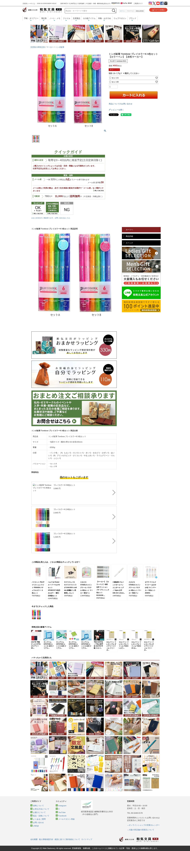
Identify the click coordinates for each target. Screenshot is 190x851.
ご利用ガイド (138, 3)
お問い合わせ (38, 822)
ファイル (66, 18)
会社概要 (34, 839)
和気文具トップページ (138, 839)
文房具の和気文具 (37, 47)
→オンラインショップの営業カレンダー (143, 825)
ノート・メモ (54, 18)
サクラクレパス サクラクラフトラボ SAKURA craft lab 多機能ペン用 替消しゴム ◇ (70, 587)
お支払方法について (41, 809)
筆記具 (44, 18)
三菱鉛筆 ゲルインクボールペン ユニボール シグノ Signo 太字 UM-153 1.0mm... (119, 587)
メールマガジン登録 (66, 819)
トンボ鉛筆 (59, 47)
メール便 (37, 179)
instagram (62, 806)
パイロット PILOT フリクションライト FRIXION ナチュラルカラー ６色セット (38, 587)
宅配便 (37, 196)
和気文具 (42, 10)
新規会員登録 (140, 11)
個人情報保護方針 (46, 839)
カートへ (129, 230)
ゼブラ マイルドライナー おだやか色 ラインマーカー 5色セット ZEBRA (150, 587)
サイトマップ (86, 839)
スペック (129, 243)
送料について (38, 806)
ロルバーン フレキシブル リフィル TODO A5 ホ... (136, 645)
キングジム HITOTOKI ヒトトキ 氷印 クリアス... (49, 645)
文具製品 (76, 18)
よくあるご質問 (39, 819)
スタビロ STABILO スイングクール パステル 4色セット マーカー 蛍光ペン (135, 587)
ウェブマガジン (120, 18)
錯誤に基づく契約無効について (67, 839)
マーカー (50, 47)
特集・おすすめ (104, 18)
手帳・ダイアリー (31, 18)
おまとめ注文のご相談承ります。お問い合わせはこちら (50, 218)
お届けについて (39, 812)
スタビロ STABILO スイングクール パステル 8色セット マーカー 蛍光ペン (86, 587)
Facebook (62, 816)
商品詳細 (129, 236)
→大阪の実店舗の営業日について (140, 830)
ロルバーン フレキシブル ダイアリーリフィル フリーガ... (111, 646)
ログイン (122, 11)
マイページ (130, 11)
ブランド (132, 18)
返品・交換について (41, 816)
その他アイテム (89, 18)
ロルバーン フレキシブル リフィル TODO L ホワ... (124, 645)
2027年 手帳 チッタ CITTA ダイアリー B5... (36, 645)
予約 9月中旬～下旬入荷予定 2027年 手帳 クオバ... (98, 645)
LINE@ (36, 826)
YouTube (62, 812)
